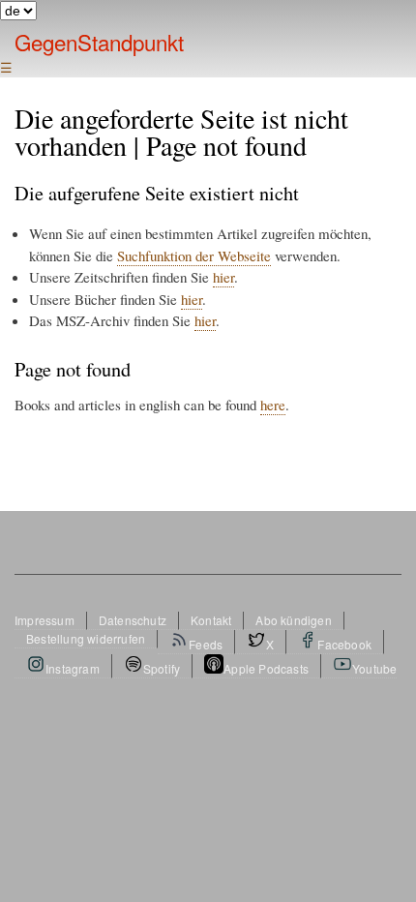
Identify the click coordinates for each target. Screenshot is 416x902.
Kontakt (211, 620)
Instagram (72, 668)
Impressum (44, 620)
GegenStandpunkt (99, 41)
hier (223, 276)
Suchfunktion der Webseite (194, 255)
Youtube (374, 668)
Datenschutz (132, 620)
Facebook (344, 644)
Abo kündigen (293, 620)
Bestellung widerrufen (85, 638)
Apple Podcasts (266, 668)
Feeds (206, 644)
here (272, 404)
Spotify (161, 668)
